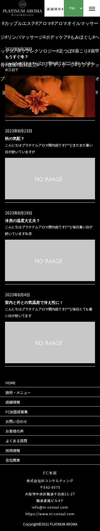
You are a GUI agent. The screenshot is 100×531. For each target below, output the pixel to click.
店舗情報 (13, 402)
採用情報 (13, 450)
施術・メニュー (18, 392)
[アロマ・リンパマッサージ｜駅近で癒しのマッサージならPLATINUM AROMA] (11, 8)
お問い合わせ (16, 421)
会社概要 (13, 460)
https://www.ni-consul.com (50, 513)
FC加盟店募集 (17, 411)
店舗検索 (54, 9)
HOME (11, 382)
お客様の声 (15, 431)
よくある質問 (16, 440)
